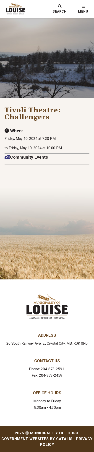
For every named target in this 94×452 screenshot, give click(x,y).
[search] (60, 9)
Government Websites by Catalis (37, 439)
